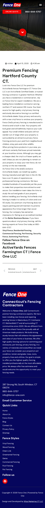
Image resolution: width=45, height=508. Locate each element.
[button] (40, 5)
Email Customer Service (17, 400)
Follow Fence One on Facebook (16, 241)
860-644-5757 (33, 11)
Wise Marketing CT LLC (33, 501)
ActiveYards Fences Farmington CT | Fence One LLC (21, 252)
